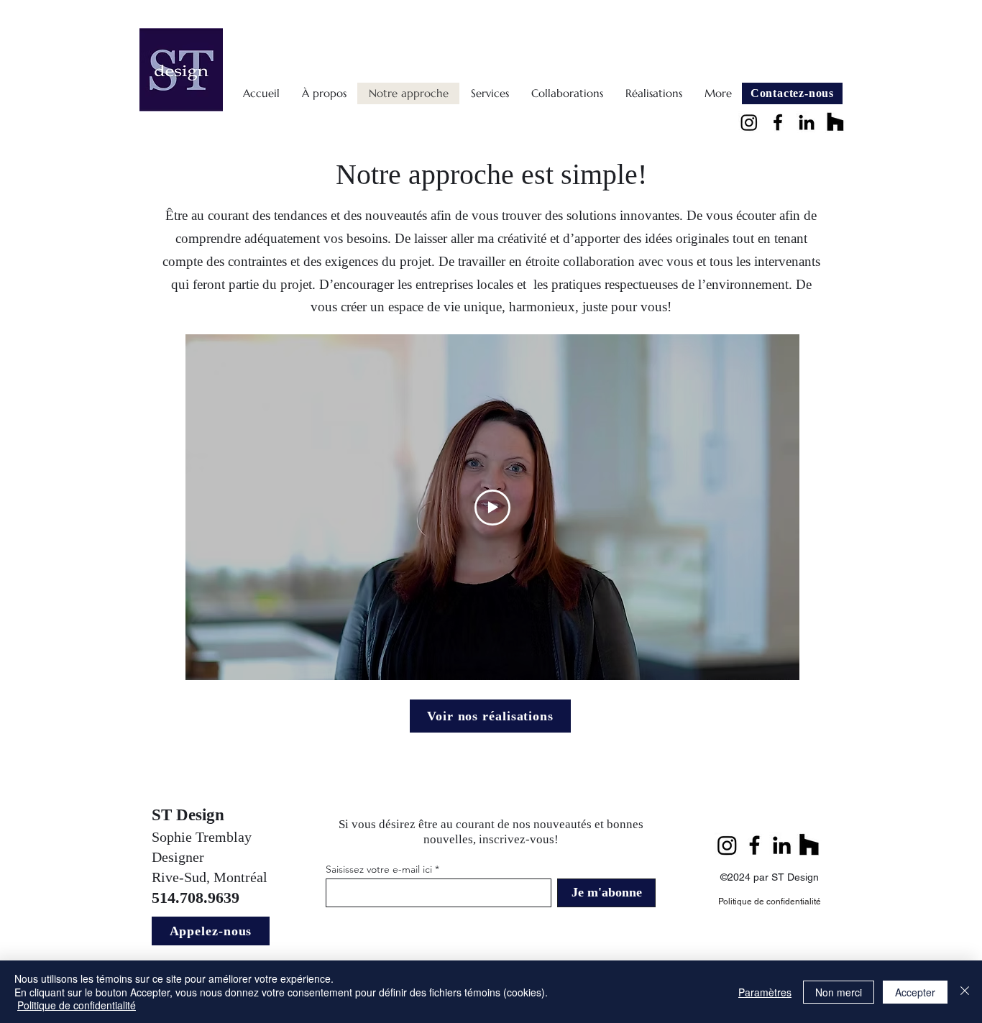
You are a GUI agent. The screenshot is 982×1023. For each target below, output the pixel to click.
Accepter (915, 992)
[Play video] (492, 508)
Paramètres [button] (764, 992)
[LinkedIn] (806, 122)
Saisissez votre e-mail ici (379, 869)
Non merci (838, 992)
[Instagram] (749, 122)
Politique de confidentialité (76, 1005)
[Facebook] (778, 122)
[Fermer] (964, 991)
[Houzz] (835, 122)
